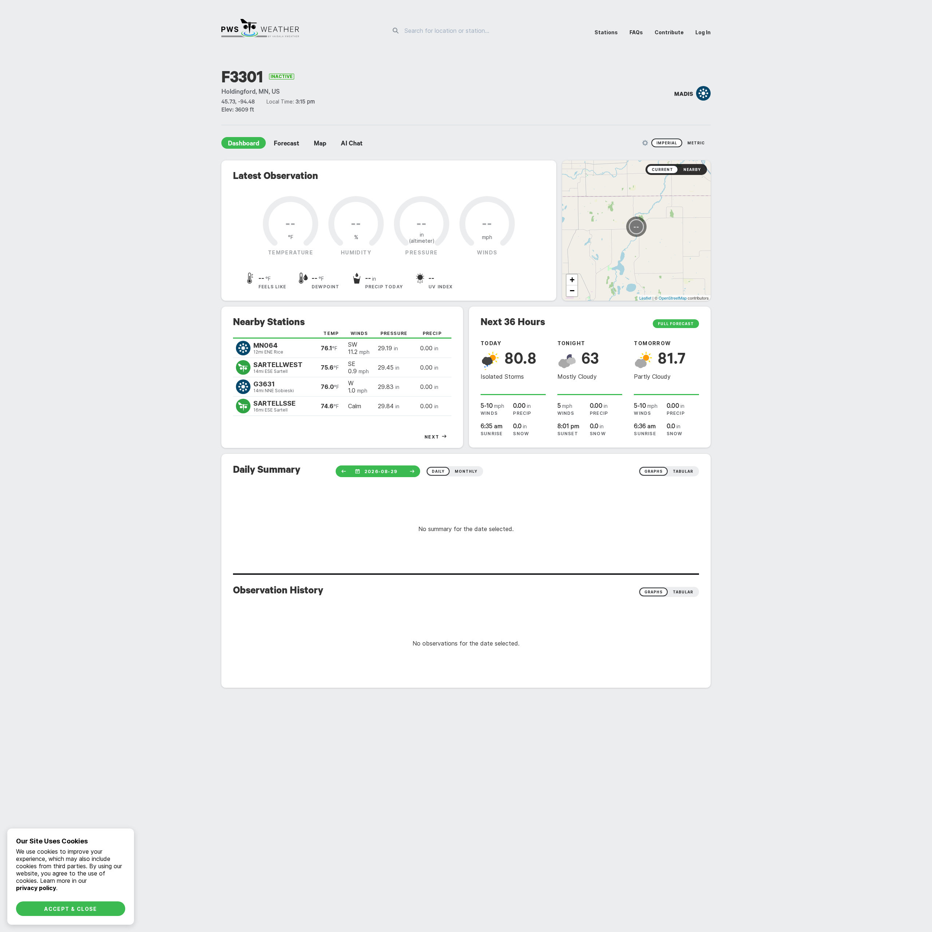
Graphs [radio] (653, 592)
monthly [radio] (466, 471)
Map (320, 144)
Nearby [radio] (692, 169)
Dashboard (243, 144)
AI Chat (352, 144)
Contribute (669, 32)
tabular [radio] (683, 471)
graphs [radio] (653, 471)
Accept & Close (70, 909)
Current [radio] (662, 169)
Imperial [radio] (666, 143)
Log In (703, 32)
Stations (606, 32)
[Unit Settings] (645, 143)
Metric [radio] (696, 143)
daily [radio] (438, 471)
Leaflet (645, 298)
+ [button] (572, 279)
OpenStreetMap (673, 298)
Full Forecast (676, 323)
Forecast (286, 144)
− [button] (572, 290)
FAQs (636, 32)
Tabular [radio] (683, 592)
